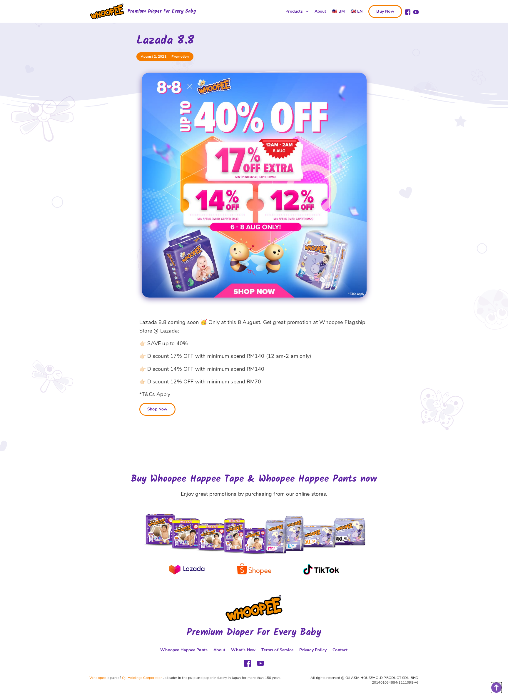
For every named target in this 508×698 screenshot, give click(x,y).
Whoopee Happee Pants (184, 650)
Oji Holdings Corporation (142, 677)
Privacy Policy (313, 650)
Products (294, 11)
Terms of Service (277, 650)
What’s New (243, 650)
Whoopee (97, 677)
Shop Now (157, 409)
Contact (339, 650)
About (320, 11)
